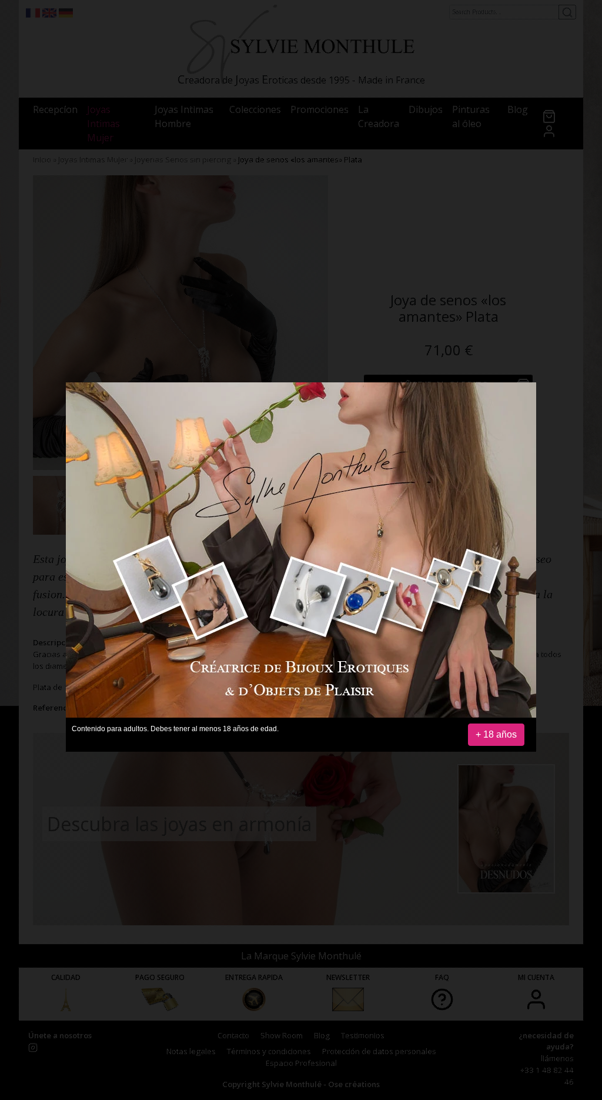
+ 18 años (496, 734)
